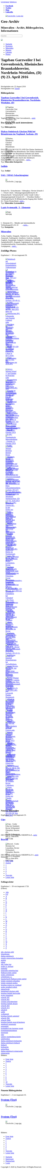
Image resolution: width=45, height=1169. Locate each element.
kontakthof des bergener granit (12, 1028)
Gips (3, 819)
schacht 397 (5, 997)
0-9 (7, 894)
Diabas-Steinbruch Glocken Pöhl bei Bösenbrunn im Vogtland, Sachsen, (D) (19, 132)
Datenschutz (10, 1161)
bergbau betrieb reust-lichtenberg (13, 1022)
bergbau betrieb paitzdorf (10, 1016)
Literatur (9, 52)
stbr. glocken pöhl (7, 952)
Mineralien (9, 48)
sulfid (3, 1012)
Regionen (9, 46)
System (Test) (9, 1099)
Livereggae (5, 2)
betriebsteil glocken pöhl (10, 991)
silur (2, 1035)
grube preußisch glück (9, 987)
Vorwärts (9, 875)
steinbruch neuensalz (8, 1024)
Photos (8, 54)
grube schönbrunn (7, 975)
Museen (8, 50)
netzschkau (5, 1049)
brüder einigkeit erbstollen (10, 981)
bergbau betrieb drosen (9, 1004)
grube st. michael (7, 966)
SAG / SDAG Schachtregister (14, 175)
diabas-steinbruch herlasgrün (11, 1041)
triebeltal (4, 968)
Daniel (17, 89)
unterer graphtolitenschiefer (11, 1037)
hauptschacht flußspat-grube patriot (13, 979)
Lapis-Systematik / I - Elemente (15, 207)
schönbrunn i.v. (6, 977)
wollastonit (5, 1014)
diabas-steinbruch (7, 956)
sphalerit (4, 1010)
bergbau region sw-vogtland (11, 985)
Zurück (8, 863)
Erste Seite (9, 861)
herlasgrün (5, 1047)
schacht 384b (5, 1020)
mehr (33, 118)
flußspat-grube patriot (8, 973)
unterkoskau (5, 1039)
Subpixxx (13, 2)
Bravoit (4, 839)
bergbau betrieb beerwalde (10, 993)
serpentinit (4, 1026)
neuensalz (4, 1033)
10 (6, 1082)
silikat (3, 962)
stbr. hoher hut (6, 964)
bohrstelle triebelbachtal (9, 971)
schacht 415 (5, 1008)
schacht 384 (5, 1018)
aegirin (3, 960)
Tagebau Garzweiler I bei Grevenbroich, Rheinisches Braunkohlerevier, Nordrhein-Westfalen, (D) (21, 100)
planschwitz (5, 989)
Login (8, 1163)
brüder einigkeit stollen (9, 983)
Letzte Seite (10, 877)
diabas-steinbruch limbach (10, 1043)
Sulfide (4, 166)
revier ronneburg (7, 995)
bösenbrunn (5, 954)
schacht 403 (5, 1006)
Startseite (9, 44)
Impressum (10, 1159)
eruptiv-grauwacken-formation (12, 958)
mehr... (28, 160)
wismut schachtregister (9, 1002)
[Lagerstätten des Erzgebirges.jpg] (11, 362)
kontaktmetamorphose (9, 1030)
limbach (4, 1045)
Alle (7, 892)
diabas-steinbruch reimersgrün (12, 1051)
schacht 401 (5, 999)
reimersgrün (5, 1053)
